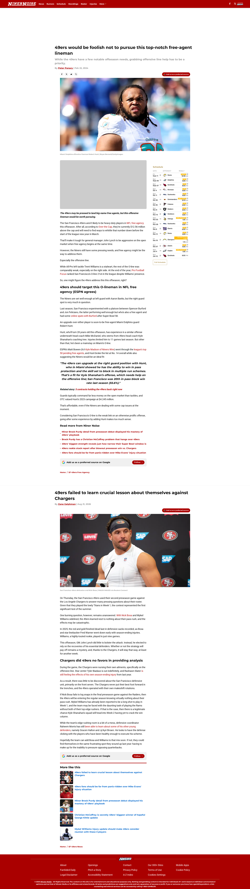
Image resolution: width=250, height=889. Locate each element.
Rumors (50, 4)
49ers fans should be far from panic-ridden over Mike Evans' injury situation (104, 453)
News (41, 4)
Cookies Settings (156, 874)
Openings (93, 865)
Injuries (93, 4)
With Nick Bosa (124, 615)
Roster (84, 4)
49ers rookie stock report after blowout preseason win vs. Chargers (99, 448)
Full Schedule (160, 262)
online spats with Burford (84, 316)
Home (63, 472)
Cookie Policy (183, 870)
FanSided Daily (68, 870)
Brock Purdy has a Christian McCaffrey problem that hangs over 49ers (101, 439)
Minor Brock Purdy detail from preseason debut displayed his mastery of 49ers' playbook (102, 433)
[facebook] (229, 4)
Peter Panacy (65, 68)
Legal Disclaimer (68, 874)
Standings (73, 4)
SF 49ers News (76, 846)
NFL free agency (135, 223)
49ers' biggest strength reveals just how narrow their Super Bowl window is (104, 444)
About (63, 865)
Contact (127, 865)
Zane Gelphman (67, 504)
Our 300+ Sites (155, 865)
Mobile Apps (182, 865)
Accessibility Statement (100, 874)
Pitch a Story (94, 870)
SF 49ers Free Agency (79, 472)
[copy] (76, 74)
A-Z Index (128, 874)
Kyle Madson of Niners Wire (99, 349)
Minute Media (46, 882)
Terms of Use (155, 870)
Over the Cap (105, 226)
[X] (235, 4)
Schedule (61, 4)
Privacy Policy (130, 870)
